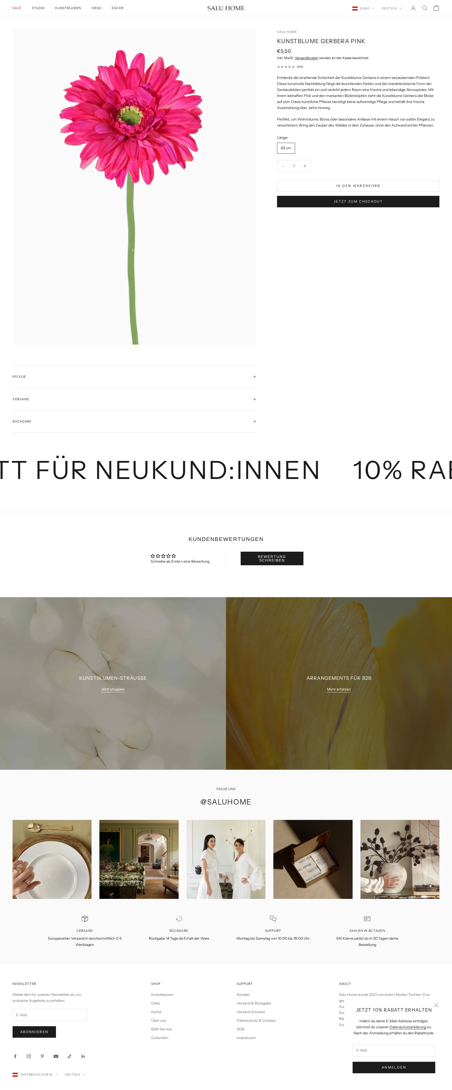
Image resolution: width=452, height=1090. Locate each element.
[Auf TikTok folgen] (69, 1056)
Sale (17, 8)
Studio (38, 8)
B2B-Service (161, 1029)
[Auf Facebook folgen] (15, 1056)
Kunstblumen (68, 8)
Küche (118, 8)
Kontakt (243, 994)
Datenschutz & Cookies (256, 1020)
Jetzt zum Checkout (358, 201)
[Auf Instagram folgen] (28, 1056)
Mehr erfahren (339, 689)
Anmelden (394, 1067)
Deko (96, 8)
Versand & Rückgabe (254, 1003)
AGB (240, 1029)
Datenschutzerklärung (407, 1027)
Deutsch (389, 8)
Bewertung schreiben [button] (272, 558)
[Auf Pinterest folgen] (42, 1056)
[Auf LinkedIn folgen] (83, 1056)
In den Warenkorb (358, 186)
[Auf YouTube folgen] (56, 1056)
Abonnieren (34, 1032)
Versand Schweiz (251, 1011)
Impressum (246, 1037)
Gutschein (159, 1037)
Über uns (158, 1020)
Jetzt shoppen (113, 689)
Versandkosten (306, 58)
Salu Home (287, 32)
